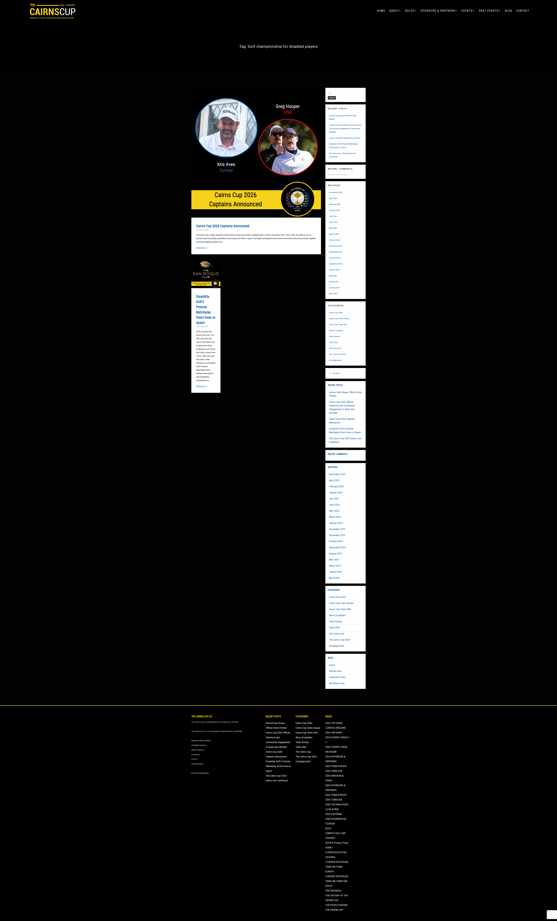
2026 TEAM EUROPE (336, 795)
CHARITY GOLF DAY (335, 833)
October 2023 (334, 258)
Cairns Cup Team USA (338, 324)
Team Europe (334, 336)
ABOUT (394, 10)
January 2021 (334, 288)
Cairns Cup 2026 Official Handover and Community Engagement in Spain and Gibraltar (345, 128)
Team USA (333, 342)
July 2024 (333, 216)
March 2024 (334, 234)
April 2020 (333, 293)
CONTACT (522, 10)
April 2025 (333, 198)
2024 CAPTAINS (333, 732)
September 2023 (336, 264)
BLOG (508, 10)
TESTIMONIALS (333, 890)
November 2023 (335, 252)
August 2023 (334, 270)
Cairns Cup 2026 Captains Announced (222, 226)
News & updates (336, 330)
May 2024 (333, 228)
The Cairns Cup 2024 (337, 354)
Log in (332, 665)
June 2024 (333, 222)
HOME (381, 10)
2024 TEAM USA (333, 771)
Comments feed (337, 677)
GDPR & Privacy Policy (337, 842)
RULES (409, 10)
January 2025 (334, 210)
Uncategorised (335, 360)
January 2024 (334, 240)
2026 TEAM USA (333, 799)
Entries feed (335, 671)
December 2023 (335, 246)
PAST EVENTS (488, 10)
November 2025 (335, 192)
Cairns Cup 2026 (335, 312)
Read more (200, 248)
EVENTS (467, 10)
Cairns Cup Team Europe (339, 318)
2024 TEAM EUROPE (336, 766)
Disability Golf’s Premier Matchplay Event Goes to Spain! (278, 766)
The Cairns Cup (335, 348)
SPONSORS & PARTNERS (438, 10)
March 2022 (334, 282)
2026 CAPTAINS (333, 814)
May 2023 (333, 276)
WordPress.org (336, 683)
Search (332, 98)
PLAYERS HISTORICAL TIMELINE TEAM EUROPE (337, 867)
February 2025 (335, 204)
